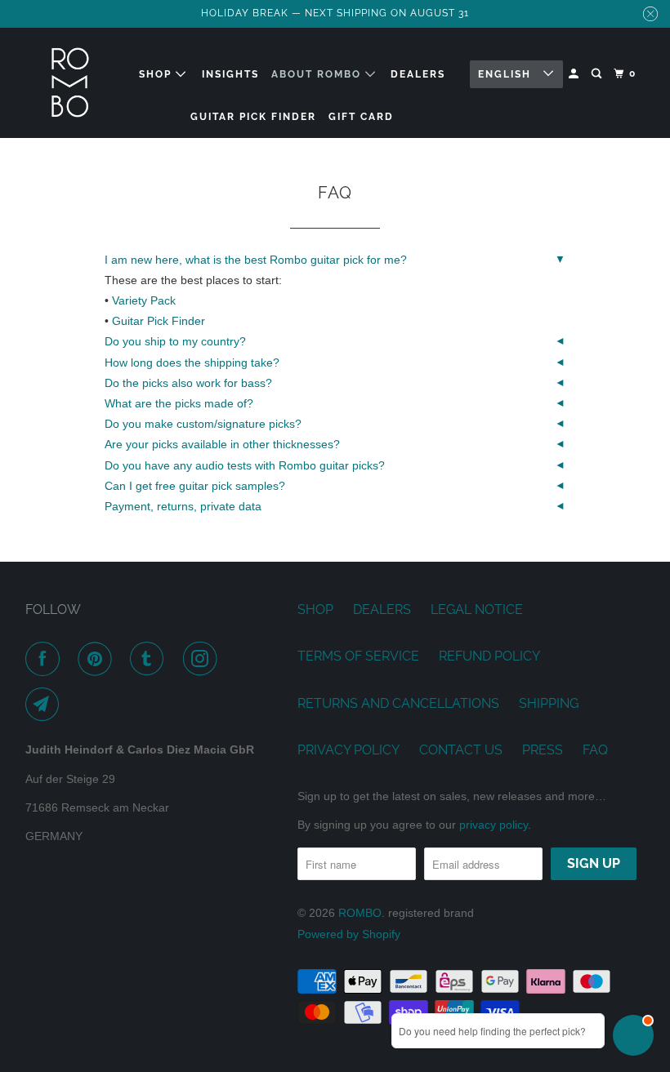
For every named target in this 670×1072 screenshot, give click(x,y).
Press (542, 750)
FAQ (595, 750)
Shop (157, 74)
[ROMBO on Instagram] (203, 659)
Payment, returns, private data (183, 506)
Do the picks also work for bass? (188, 382)
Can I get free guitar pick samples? (195, 485)
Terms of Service (358, 656)
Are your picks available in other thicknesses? (222, 444)
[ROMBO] (70, 83)
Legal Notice (477, 609)
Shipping (548, 703)
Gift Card (361, 116)
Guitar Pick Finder (158, 320)
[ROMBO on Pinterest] (98, 659)
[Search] (598, 73)
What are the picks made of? (179, 403)
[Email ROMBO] (45, 704)
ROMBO (360, 912)
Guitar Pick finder (253, 116)
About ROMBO (318, 74)
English (506, 74)
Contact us (460, 750)
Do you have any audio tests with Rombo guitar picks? (245, 465)
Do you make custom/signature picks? (203, 423)
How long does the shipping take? (192, 362)
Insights (230, 74)
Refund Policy (489, 656)
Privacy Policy (348, 750)
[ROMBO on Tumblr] (150, 659)
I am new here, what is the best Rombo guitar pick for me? (256, 259)
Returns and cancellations (398, 703)
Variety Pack (144, 300)
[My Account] (575, 73)
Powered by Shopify (348, 934)
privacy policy (493, 824)
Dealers (418, 74)
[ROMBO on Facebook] (45, 659)
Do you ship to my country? (175, 341)
